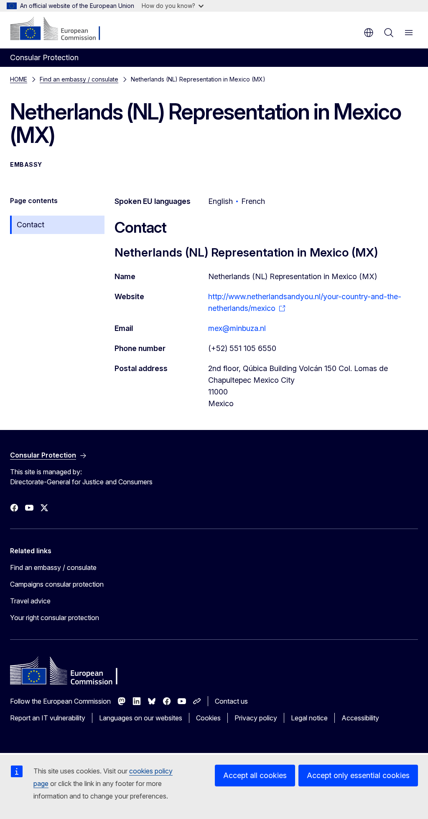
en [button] (368, 32)
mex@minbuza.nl (237, 328)
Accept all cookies (255, 775)
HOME (18, 79)
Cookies (208, 718)
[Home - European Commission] (61, 29)
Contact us (231, 701)
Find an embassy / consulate (79, 79)
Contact (30, 224)
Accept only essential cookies (358, 775)
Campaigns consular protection (57, 584)
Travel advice (30, 601)
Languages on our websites (140, 718)
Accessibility (360, 718)
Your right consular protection (54, 617)
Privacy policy (255, 718)
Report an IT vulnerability (47, 718)
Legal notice (309, 718)
